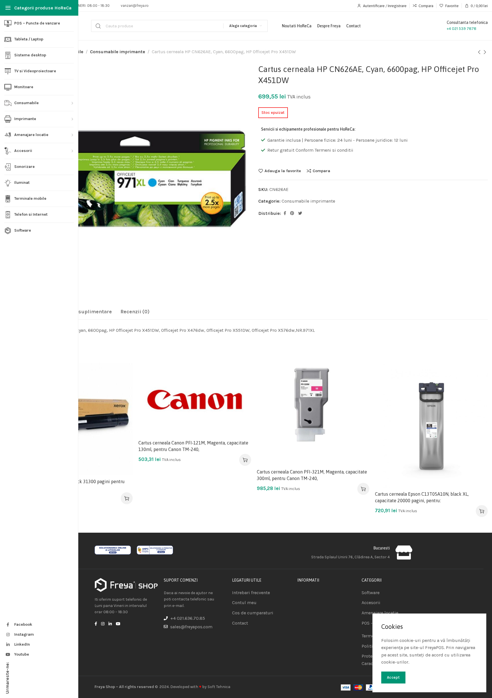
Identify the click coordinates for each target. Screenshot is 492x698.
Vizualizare (122, 400)
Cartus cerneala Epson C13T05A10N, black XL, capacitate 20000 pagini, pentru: (422, 497)
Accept (393, 677)
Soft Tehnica (219, 686)
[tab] (82, 311)
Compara (321, 170)
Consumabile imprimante (117, 51)
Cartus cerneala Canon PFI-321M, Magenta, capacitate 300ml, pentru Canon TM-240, (312, 475)
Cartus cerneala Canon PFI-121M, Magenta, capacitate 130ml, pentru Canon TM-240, (193, 446)
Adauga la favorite (283, 170)
